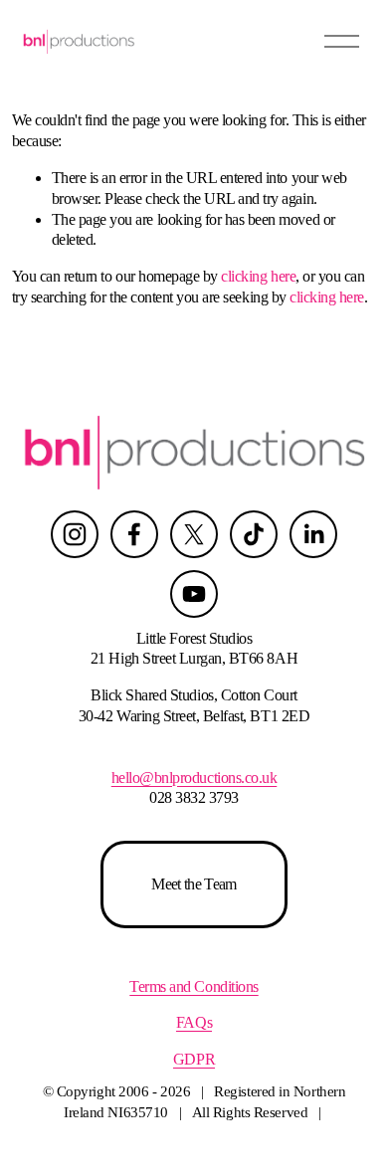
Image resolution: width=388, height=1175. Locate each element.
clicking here (258, 276)
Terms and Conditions (193, 986)
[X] (194, 534)
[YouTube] (194, 594)
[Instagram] (74, 534)
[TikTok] (254, 534)
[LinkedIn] (313, 534)
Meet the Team (194, 884)
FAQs (194, 1022)
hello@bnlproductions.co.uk (194, 777)
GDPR (194, 1059)
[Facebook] (134, 534)
